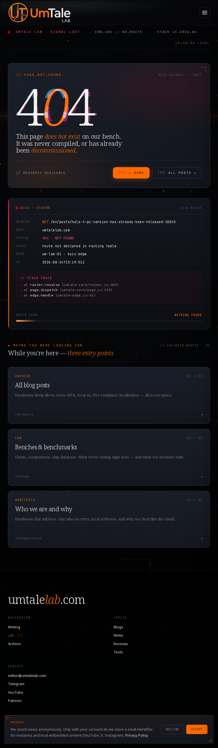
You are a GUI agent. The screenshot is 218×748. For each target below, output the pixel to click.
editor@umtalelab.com (27, 675)
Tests (118, 651)
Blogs (118, 626)
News (118, 635)
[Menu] (204, 12)
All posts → (177, 173)
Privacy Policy (136, 735)
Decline (172, 729)
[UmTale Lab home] (39, 12)
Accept (197, 729)
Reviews (121, 643)
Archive (14, 643)
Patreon (15, 700)
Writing (14, 626)
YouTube (15, 692)
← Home (131, 173)
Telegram (16, 683)
